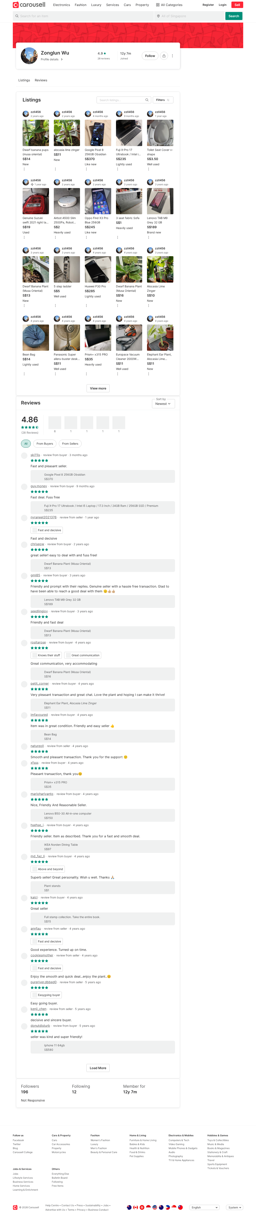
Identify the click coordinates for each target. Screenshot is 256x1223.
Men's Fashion (99, 1148)
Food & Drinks (137, 1152)
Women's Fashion (100, 1140)
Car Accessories (61, 1144)
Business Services (23, 1181)
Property (56, 1148)
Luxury (94, 1144)
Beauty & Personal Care (104, 1152)
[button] (55, 59)
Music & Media (215, 1144)
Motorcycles (59, 1152)
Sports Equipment (217, 1164)
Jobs (15, 1173)
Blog (15, 1148)
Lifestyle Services (23, 1177)
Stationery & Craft (217, 1152)
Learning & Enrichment (25, 1189)
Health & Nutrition (139, 1148)
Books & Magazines (218, 1148)
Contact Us (67, 1205)
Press (80, 1205)
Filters (160, 100)
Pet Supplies (137, 1156)
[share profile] (164, 56)
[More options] (172, 56)
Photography (176, 1156)
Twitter (17, 1144)
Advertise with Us (55, 1209)
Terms (71, 1209)
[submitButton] (233, 16)
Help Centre (52, 1205)
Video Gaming (176, 1144)
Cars (54, 1140)
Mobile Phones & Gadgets (183, 1148)
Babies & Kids (137, 1144)
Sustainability (93, 1205)
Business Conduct (98, 1209)
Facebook (18, 1140)
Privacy (81, 1209)
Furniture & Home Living (143, 1140)
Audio (172, 1152)
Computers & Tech (179, 1140)
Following (57, 1181)
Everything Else (60, 1173)
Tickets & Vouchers (218, 1168)
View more (98, 388)
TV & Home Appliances (181, 1160)
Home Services (21, 1185)
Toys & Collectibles (218, 1140)
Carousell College (23, 1152)
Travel (210, 1160)
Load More (98, 1068)
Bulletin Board (59, 1177)
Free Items (57, 1185)
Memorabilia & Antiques (220, 1156)
